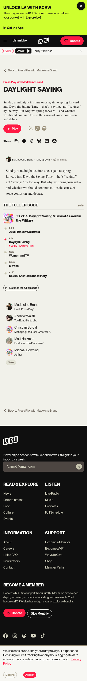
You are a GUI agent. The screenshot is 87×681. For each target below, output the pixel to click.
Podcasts (51, 506)
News (11, 362)
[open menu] (6, 40)
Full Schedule (54, 512)
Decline (10, 675)
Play (15, 129)
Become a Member (57, 542)
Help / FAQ (10, 555)
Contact (9, 567)
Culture (8, 512)
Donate (75, 41)
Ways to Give (53, 555)
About (7, 542)
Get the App (15, 28)
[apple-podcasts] (37, 130)
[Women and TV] (5, 253)
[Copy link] (16, 141)
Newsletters (11, 561)
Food (6, 506)
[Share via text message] (47, 141)
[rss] (30, 130)
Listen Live (20, 40)
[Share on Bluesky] (39, 141)
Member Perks (54, 567)
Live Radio (52, 493)
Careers (8, 548)
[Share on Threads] (32, 141)
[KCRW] (10, 444)
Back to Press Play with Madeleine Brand (32, 70)
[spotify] (44, 130)
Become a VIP (54, 548)
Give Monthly (40, 613)
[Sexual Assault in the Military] (5, 273)
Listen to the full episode (23, 287)
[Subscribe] (79, 467)
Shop (48, 561)
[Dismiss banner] (81, 6)
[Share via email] (54, 141)
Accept (29, 675)
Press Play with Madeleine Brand (23, 82)
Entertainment (13, 500)
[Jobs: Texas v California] (5, 229)
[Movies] (5, 263)
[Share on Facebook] (24, 141)
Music (49, 500)
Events (8, 518)
